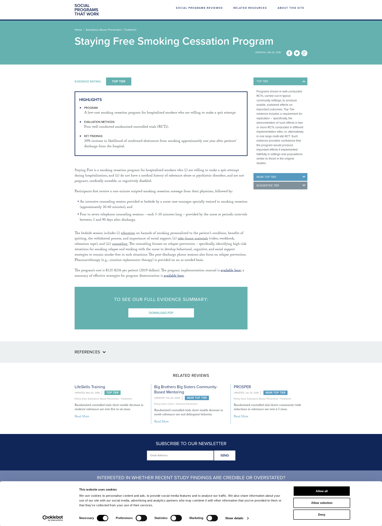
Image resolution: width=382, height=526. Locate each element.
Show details (234, 518)
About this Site (291, 8)
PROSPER (242, 387)
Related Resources (250, 8)
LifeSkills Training (90, 387)
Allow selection (321, 502)
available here (231, 271)
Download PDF (161, 313)
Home (78, 29)
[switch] (141, 518)
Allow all (322, 491)
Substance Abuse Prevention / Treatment (111, 29)
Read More (82, 416)
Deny (321, 514)
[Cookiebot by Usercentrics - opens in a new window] (52, 518)
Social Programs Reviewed (199, 8)
